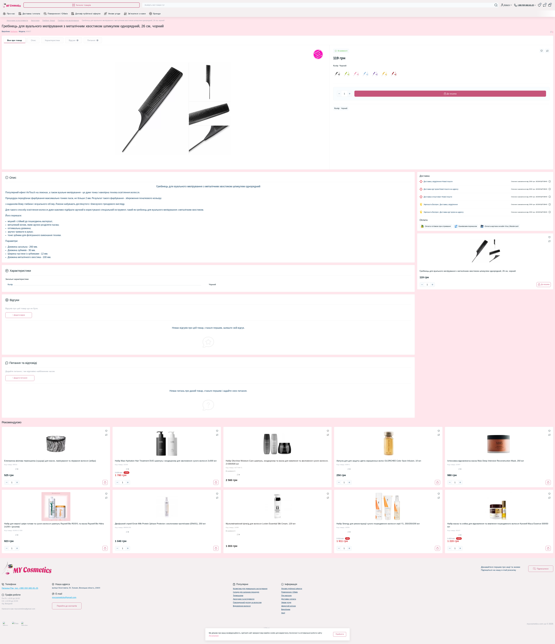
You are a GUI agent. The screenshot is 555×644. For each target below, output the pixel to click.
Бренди (157, 13)
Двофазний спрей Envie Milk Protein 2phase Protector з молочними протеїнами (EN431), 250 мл (160, 523)
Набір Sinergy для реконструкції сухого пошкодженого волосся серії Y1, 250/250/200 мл (378, 523)
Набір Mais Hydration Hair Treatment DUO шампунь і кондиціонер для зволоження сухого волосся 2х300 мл (166, 461)
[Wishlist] (106, 431)
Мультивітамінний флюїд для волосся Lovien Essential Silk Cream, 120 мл (260, 523)
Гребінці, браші (48, 21)
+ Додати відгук (18, 315)
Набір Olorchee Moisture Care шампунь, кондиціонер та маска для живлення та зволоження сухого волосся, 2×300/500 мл (277, 462)
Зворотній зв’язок (288, 606)
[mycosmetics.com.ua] (139, 568)
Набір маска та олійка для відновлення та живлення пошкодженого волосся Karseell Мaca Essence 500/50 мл (497, 525)
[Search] (496, 5)
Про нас (11, 13)
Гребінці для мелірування (68, 21)
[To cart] (105, 482)
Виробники (285, 609)
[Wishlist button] (541, 51)
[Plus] (349, 93)
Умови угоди (114, 13)
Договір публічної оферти (88, 13)
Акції (283, 613)
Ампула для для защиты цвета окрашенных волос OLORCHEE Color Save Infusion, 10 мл (378, 461)
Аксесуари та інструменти (17, 21)
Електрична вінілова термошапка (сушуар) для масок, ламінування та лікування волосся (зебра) (50, 461)
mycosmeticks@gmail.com (64, 597)
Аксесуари (35, 21)
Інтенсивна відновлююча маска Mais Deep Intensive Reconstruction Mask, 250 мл (485, 461)
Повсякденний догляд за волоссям (247, 603)
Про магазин (286, 596)
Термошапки (238, 596)
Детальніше (214, 636)
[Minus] (339, 93)
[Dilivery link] (549, 181)
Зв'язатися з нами (137, 13)
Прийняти (340, 634)
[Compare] (106, 435)
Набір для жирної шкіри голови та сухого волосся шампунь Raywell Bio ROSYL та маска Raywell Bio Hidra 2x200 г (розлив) (54, 525)
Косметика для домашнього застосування (250, 589)
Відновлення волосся (242, 606)
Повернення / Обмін (58, 13)
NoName (14, 31)
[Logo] (11, 5)
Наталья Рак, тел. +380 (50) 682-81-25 (20, 588)
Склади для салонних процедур (246, 592)
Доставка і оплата (31, 13)
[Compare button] (547, 51)
